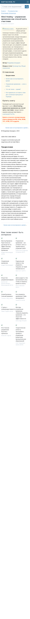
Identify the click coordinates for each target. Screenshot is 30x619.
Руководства (16, 66)
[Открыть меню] (27, 2)
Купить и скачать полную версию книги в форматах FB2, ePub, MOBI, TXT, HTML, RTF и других (14, 119)
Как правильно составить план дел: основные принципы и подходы (16, 94)
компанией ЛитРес (9, 114)
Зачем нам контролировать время (16, 128)
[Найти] (27, 6)
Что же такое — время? (13, 89)
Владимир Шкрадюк (13, 63)
